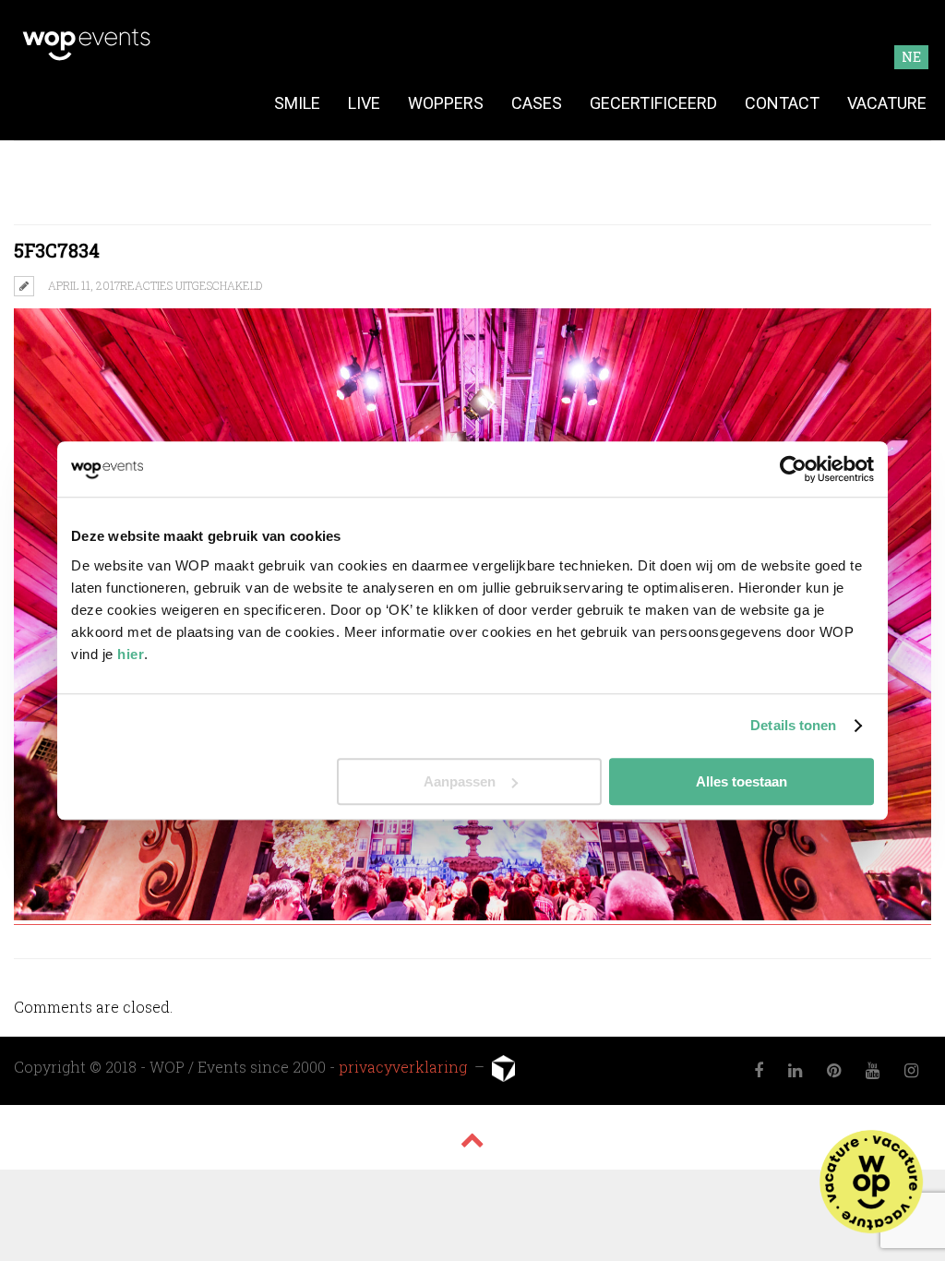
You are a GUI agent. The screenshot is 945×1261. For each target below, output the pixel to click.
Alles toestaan (741, 781)
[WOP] (86, 57)
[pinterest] (834, 1071)
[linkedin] (795, 1071)
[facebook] (759, 1071)
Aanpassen (460, 781)
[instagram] (911, 1071)
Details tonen (793, 725)
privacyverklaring (405, 1065)
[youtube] (873, 1071)
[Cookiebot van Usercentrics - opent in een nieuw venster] (793, 469)
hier (130, 654)
